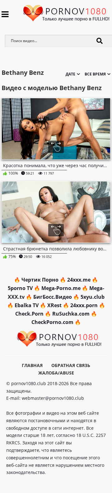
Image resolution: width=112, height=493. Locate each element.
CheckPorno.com (52, 322)
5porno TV (20, 288)
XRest (54, 305)
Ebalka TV (27, 305)
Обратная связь (70, 365)
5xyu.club (93, 296)
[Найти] (99, 41)
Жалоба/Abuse (56, 373)
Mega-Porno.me (61, 288)
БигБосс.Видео (52, 296)
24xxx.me (79, 279)
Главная (32, 365)
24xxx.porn (84, 305)
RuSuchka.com (71, 313)
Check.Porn (29, 313)
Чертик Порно (39, 279)
